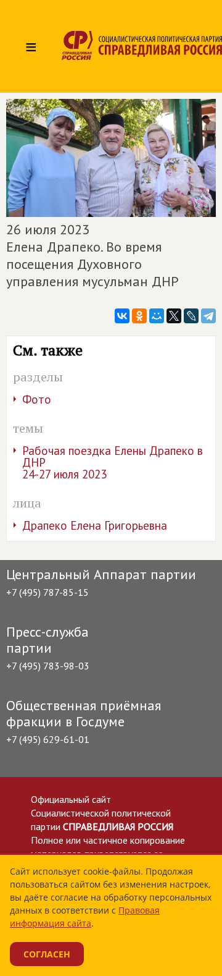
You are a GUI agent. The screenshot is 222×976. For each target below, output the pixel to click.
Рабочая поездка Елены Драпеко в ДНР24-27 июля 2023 (112, 462)
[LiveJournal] (191, 315)
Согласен (46, 954)
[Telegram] (208, 315)
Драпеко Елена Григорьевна (94, 525)
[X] (173, 315)
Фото (36, 399)
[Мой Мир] (156, 315)
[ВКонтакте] (122, 315)
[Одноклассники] (139, 315)
